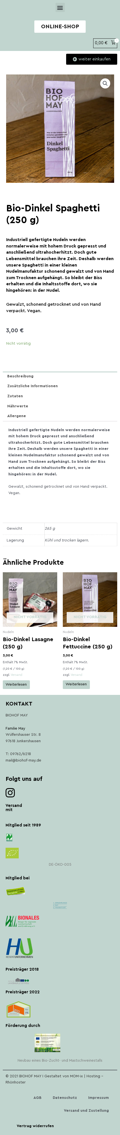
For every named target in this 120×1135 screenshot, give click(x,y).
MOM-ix (77, 1076)
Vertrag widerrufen (35, 1126)
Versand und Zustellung (86, 1111)
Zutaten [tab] (15, 396)
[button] (60, 7)
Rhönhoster (16, 1082)
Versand (16, 674)
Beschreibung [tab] (20, 376)
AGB (37, 1098)
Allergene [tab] (16, 416)
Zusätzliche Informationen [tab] (32, 386)
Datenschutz (65, 1098)
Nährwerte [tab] (17, 406)
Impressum (98, 1098)
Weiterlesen (16, 684)
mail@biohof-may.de (23, 760)
